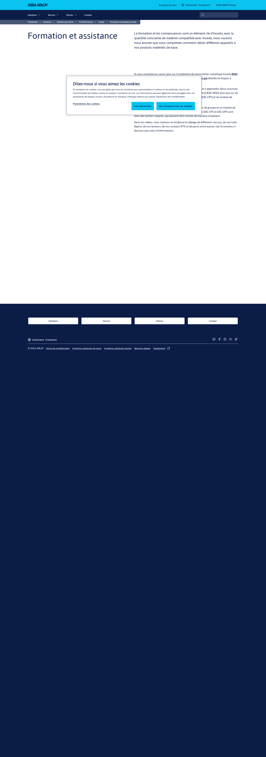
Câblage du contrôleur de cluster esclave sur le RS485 (171, 300)
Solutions (32, 14)
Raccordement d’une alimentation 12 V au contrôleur (170, 263)
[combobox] (219, 15)
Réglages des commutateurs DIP (158, 216)
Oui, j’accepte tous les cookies (175, 106)
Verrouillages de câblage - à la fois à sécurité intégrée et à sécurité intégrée (184, 205)
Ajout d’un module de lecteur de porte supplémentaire (172, 226)
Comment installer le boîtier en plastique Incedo (168, 258)
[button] (39, 15)
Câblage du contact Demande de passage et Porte (169, 211)
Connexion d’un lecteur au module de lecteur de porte (171, 200)
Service (51, 14)
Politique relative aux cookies (141, 96)
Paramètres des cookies (86, 103)
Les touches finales (150, 221)
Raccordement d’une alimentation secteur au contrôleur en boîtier (179, 184)
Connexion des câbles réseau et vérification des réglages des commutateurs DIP (187, 269)
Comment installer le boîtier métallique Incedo (167, 179)
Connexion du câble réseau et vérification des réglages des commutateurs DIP (186, 190)
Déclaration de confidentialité (170, 96)
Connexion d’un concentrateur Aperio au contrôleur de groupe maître (181, 195)
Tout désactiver (142, 106)
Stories (69, 14)
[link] (168, 5)
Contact (88, 14)
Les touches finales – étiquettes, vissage (163, 305)
